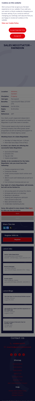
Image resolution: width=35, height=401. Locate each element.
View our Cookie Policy (10, 23)
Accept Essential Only (17, 30)
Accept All (17, 36)
